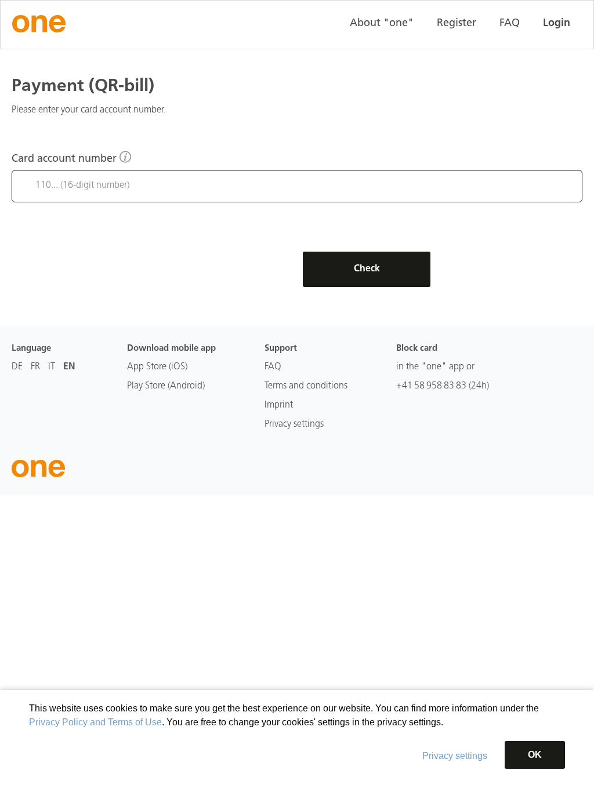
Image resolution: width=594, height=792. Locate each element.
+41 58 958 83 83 (431, 386)
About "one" (382, 24)
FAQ (509, 24)
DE (17, 367)
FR (35, 367)
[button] (125, 156)
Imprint (279, 405)
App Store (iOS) (157, 367)
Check (367, 269)
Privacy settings (454, 756)
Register (456, 24)
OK (535, 755)
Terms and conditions (306, 386)
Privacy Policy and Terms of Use (95, 722)
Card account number (65, 159)
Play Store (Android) (166, 386)
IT (51, 367)
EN (69, 367)
